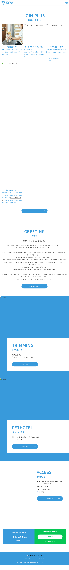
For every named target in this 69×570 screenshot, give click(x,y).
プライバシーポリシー (30, 559)
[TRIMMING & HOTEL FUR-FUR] (7, 2)
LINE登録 (50, 537)
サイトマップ (41, 559)
